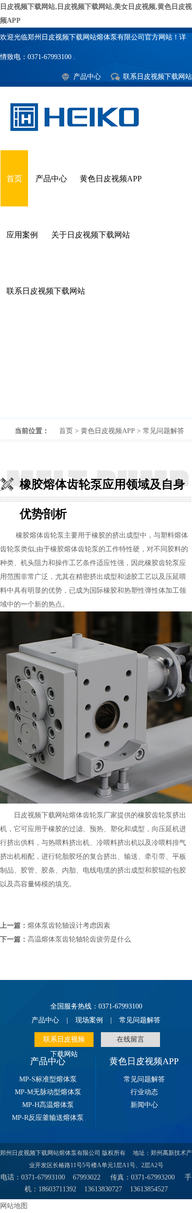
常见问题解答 (163, 431)
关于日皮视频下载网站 (90, 235)
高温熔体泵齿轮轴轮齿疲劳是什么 (79, 939)
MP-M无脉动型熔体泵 (48, 1092)
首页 (14, 178)
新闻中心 (144, 1105)
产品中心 (87, 76)
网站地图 (14, 1206)
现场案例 (89, 1020)
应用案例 (22, 235)
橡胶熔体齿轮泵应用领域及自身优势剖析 (96, 368)
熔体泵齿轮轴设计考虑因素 (69, 925)
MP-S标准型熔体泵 (48, 1079)
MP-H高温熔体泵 (48, 1105)
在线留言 (130, 1039)
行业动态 (144, 1092)
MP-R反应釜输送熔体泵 (48, 1117)
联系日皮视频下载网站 (157, 76)
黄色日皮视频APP (111, 178)
